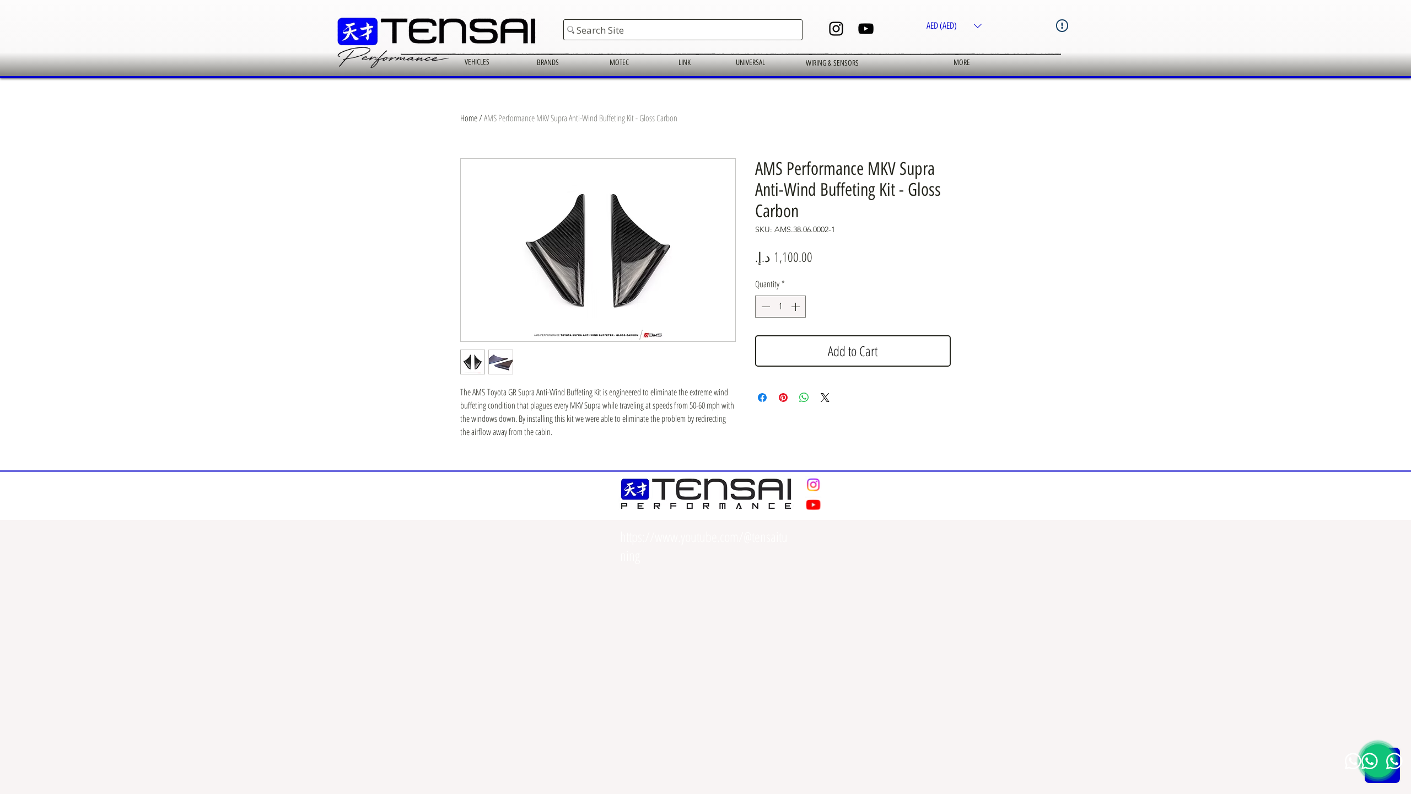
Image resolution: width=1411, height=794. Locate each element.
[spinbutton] (780, 306)
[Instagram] (836, 28)
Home (468, 118)
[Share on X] (825, 397)
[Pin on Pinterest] (783, 397)
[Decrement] (764, 306)
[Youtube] (813, 504)
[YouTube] (866, 28)
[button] (954, 26)
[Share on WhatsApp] (804, 397)
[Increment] (796, 306)
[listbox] (954, 26)
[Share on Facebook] (762, 397)
